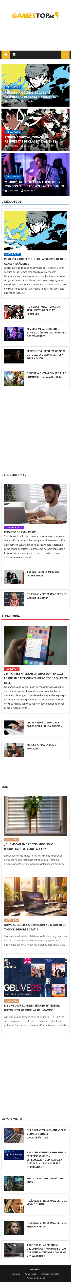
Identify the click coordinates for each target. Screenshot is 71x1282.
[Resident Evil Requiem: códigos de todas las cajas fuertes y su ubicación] (14, 356)
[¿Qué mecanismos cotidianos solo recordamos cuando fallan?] (35, 816)
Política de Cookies (36, 1278)
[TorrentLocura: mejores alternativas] (14, 577)
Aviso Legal (30, 1274)
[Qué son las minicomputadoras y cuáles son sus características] (14, 1135)
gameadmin (29, 101)
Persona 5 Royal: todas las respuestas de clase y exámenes (44, 310)
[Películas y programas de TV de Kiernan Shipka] (14, 1228)
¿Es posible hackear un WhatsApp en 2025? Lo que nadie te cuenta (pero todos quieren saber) (35, 678)
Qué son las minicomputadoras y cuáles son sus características (47, 1134)
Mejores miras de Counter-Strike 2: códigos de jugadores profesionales (46, 333)
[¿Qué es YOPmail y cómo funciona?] (14, 750)
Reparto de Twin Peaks (20, 532)
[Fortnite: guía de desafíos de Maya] (14, 1183)
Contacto (16, 1274)
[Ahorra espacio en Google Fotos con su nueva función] (14, 727)
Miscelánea (12, 839)
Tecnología (10, 616)
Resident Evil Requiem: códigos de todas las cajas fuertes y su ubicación (46, 355)
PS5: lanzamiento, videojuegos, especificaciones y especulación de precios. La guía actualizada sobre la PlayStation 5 (47, 1159)
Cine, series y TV (14, 475)
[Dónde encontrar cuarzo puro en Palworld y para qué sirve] (14, 378)
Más (4, 787)
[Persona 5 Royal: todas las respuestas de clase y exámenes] (14, 312)
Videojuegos (13, 87)
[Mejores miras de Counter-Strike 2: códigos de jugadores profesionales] (14, 334)
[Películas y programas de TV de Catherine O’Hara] (14, 599)
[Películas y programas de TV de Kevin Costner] (14, 1206)
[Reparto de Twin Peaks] (35, 504)
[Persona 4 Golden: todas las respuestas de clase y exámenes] (35, 230)
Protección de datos (49, 1274)
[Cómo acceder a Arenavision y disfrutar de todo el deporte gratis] (35, 896)
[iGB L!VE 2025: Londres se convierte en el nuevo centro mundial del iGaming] (35, 977)
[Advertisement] (43, 32)
